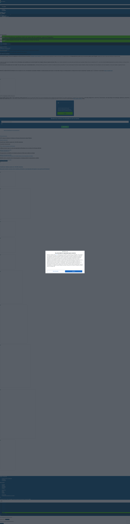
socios (56, 254)
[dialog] (65, 262)
